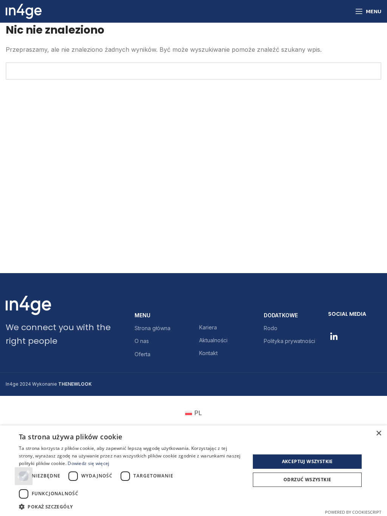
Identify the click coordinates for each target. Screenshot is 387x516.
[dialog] (193, 470)
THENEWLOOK (75, 384)
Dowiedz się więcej (88, 463)
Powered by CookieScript (353, 512)
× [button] (378, 433)
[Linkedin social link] (334, 336)
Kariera (208, 327)
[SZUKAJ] (372, 71)
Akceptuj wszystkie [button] (307, 461)
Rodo (270, 328)
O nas (142, 341)
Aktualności (213, 340)
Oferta (142, 354)
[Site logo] (24, 10)
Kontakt (208, 353)
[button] (131, 506)
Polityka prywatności (289, 341)
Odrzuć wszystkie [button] (307, 479)
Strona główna (152, 328)
